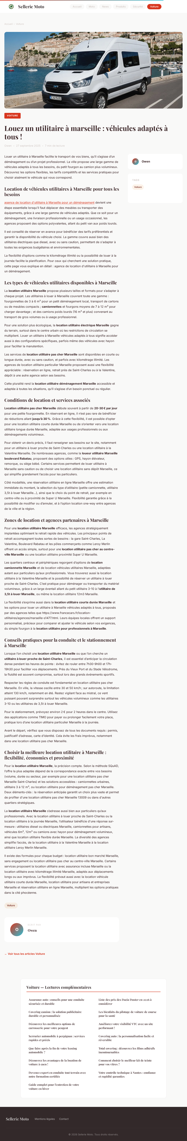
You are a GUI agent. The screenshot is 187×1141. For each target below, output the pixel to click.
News (105, 6)
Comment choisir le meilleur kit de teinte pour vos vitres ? (125, 1062)
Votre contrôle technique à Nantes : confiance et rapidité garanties (127, 1074)
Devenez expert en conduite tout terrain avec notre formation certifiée (57, 1074)
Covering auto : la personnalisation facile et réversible (126, 1038)
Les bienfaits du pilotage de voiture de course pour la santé (128, 1014)
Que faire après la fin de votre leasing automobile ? (53, 1050)
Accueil (77, 6)
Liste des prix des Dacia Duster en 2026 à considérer (125, 1001)
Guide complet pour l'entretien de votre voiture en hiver (54, 1086)
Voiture (154, 6)
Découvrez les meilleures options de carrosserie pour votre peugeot (52, 1026)
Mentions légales (45, 1118)
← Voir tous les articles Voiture (24, 954)
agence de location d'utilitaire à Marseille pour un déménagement (49, 202)
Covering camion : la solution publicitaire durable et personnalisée (55, 1014)
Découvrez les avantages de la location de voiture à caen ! (55, 1062)
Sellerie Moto (31, 6)
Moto (92, 6)
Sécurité (138, 6)
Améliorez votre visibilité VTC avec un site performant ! (126, 1026)
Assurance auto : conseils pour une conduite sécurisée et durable (56, 1001)
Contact (64, 1118)
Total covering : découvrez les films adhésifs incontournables (127, 1050)
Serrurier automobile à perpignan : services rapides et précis (57, 1038)
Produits (121, 6)
